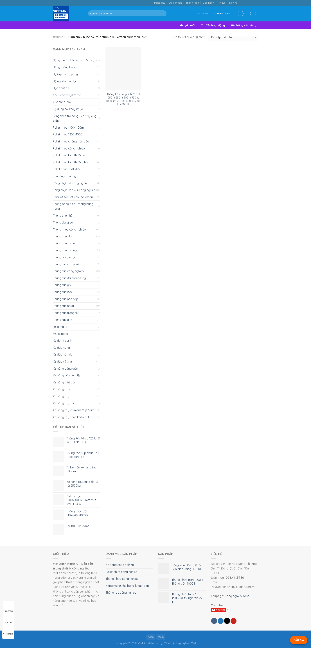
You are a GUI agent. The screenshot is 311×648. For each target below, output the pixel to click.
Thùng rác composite (67, 264)
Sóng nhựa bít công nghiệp (71, 183)
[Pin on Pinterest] (233, 621)
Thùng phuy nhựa (64, 257)
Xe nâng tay (61, 396)
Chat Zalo (8, 622)
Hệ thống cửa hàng (243, 25)
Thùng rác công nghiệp (68, 271)
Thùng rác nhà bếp (65, 299)
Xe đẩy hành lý (63, 354)
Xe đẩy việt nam (63, 361)
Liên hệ (233, 2)
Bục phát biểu (62, 88)
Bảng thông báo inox (67, 67)
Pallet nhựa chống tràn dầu (71, 141)
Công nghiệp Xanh (237, 596)
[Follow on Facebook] (241, 2)
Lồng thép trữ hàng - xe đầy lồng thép (74, 118)
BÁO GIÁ (299, 640)
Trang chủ (159, 2)
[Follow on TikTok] (245, 2)
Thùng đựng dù (63, 222)
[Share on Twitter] (221, 621)
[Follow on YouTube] (256, 2)
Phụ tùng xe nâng (64, 176)
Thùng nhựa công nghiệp (69, 229)
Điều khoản (175, 2)
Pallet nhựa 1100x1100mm (69, 127)
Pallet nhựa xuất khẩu (67, 169)
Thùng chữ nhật (63, 215)
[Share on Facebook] (214, 621)
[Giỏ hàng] (253, 13)
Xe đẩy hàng (61, 347)
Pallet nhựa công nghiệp (69, 148)
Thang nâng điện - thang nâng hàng (73, 206)
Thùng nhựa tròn (64, 243)
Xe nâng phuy (62, 389)
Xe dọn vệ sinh (62, 340)
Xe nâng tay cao (64, 403)
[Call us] (252, 2)
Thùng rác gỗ (62, 285)
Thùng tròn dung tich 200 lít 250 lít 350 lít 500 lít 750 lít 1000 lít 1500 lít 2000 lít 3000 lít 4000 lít (123, 99)
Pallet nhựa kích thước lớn (70, 155)
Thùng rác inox (63, 292)
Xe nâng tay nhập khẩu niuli (71, 417)
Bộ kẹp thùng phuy (65, 74)
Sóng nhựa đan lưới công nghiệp (74, 190)
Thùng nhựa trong (65, 250)
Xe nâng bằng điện (65, 368)
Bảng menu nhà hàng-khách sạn (74, 60)
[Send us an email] (249, 2)
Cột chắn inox (62, 102)
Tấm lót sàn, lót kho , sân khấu (73, 197)
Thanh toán (192, 2)
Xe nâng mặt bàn (64, 382)
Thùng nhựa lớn (63, 236)
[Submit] (163, 13)
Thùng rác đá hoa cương (69, 278)
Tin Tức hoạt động (213, 25)
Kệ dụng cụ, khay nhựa (68, 109)
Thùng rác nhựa (63, 306)
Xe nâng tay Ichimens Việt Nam (73, 410)
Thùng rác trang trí (65, 313)
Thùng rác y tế (62, 319)
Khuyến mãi (187, 25)
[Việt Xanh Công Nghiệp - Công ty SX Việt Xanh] (68, 13)
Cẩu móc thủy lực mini (67, 95)
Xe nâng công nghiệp (67, 375)
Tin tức (221, 2)
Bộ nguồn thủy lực (65, 81)
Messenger (8, 634)
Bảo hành (208, 2)
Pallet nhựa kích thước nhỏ (70, 162)
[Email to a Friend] (227, 621)
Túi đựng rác (61, 327)
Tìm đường (8, 611)
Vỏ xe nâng (60, 334)
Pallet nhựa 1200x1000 (67, 134)
